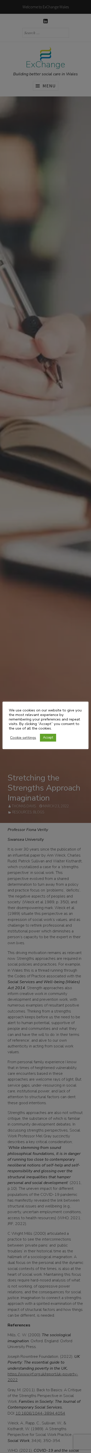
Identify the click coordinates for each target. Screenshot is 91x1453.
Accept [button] (48, 737)
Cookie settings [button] (23, 737)
